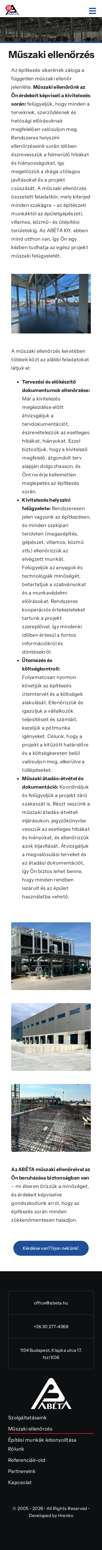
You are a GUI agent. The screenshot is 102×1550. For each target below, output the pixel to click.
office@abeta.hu (51, 1303)
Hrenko (65, 1515)
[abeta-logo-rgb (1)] (51, 1380)
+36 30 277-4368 (51, 1326)
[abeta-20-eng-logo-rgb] (12, 7)
